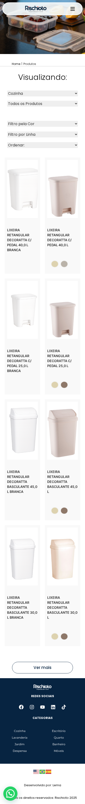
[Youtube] (42, 707)
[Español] (49, 771)
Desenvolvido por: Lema (42, 785)
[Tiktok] (63, 707)
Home (16, 64)
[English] (36, 771)
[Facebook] (21, 707)
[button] (10, 793)
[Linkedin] (53, 707)
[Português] (42, 771)
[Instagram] (32, 707)
